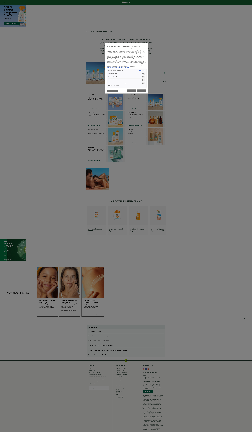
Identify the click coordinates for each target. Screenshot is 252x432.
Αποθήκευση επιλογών (113, 90)
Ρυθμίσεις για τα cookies (113, 85)
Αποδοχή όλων (141, 90)
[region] (126, 68)
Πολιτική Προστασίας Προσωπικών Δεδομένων (118, 67)
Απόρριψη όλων (131, 90)
